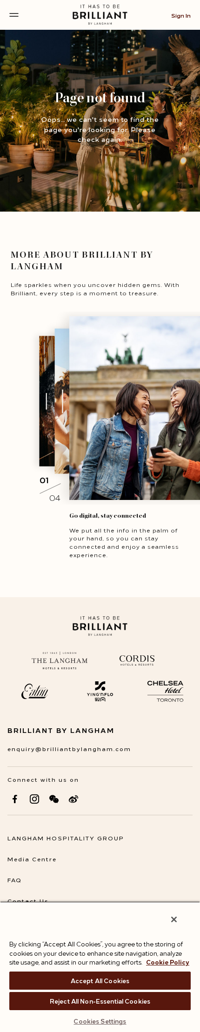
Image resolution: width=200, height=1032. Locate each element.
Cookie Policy (167, 962)
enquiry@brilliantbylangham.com (69, 748)
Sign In (181, 15)
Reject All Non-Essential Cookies (100, 1001)
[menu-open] (14, 15)
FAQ (14, 880)
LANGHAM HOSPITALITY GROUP (65, 838)
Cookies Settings (99, 1021)
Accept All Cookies (100, 980)
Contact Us (28, 901)
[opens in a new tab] (14, 799)
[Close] (174, 919)
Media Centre (32, 859)
